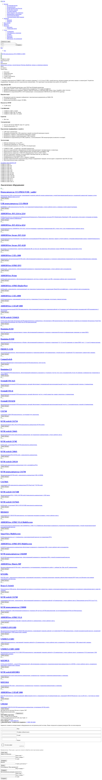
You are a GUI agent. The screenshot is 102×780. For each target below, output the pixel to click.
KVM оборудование (12, 10)
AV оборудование (12, 11)
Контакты (6, 25)
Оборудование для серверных (15, 12)
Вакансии (9, 36)
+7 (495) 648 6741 (14, 720)
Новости (6, 24)
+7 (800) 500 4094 (30, 722)
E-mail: (17, 759)
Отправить (3, 760)
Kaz (5, 50)
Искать (3, 765)
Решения (6, 18)
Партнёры (10, 37)
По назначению (11, 7)
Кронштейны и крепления (14, 14)
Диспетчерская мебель (13, 15)
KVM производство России (14, 8)
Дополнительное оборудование (15, 17)
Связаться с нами (5, 41)
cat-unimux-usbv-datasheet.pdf (8, 162)
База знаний (7, 23)
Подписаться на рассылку (8, 711)
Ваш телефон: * (20, 757)
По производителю (12, 5)
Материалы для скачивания (14, 38)
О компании (10, 31)
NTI (2, 62)
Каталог (6, 4)
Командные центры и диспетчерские (11, 65)
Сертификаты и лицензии (14, 33)
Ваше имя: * (19, 755)
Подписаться (19, 713)
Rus (2, 48)
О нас (5, 30)
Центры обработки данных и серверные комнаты (34, 65)
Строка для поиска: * (21, 763)
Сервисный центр (12, 28)
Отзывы (9, 34)
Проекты (9, 21)
